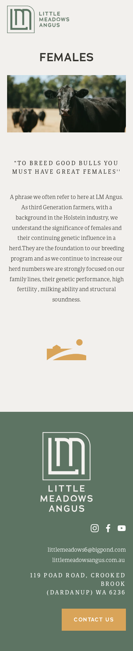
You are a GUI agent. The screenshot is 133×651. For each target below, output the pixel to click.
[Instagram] (94, 528)
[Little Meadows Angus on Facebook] (108, 528)
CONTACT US (94, 619)
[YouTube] (121, 528)
